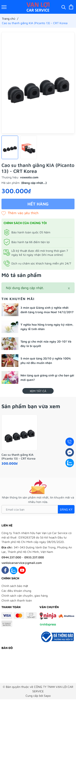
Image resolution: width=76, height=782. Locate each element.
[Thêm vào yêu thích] (19, 212)
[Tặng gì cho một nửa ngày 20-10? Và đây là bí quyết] (9, 343)
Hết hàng (38, 203)
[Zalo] (13, 570)
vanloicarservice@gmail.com (21, 562)
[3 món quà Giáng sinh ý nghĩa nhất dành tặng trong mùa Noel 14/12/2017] (9, 309)
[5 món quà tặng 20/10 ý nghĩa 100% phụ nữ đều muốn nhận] (9, 360)
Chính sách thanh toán (16, 600)
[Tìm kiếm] (63, 7)
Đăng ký (66, 509)
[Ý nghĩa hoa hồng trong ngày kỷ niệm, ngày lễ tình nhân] (9, 326)
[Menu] (4, 7)
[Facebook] (5, 570)
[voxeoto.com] (38, 7)
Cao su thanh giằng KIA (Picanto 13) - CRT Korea (18, 456)
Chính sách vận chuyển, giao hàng (24, 595)
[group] (38, 82)
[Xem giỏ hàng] (71, 6)
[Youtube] (22, 570)
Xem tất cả (38, 391)
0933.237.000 (34, 557)
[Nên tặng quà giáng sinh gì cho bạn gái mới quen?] (9, 377)
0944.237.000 (11, 557)
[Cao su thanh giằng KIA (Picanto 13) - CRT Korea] (19, 432)
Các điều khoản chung (16, 590)
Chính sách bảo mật (14, 586)
